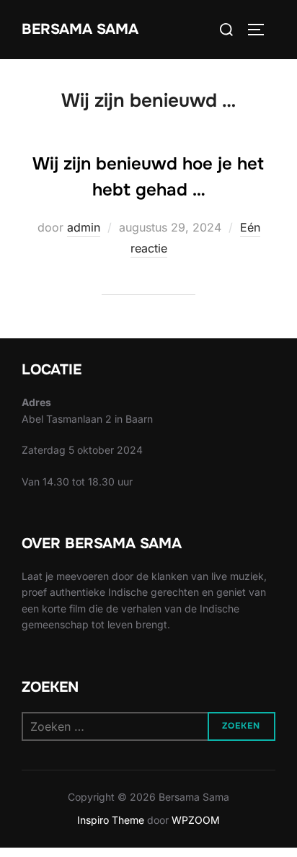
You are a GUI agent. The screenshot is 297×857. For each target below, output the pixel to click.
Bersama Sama (80, 29)
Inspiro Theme (110, 820)
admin (83, 227)
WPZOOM (196, 820)
